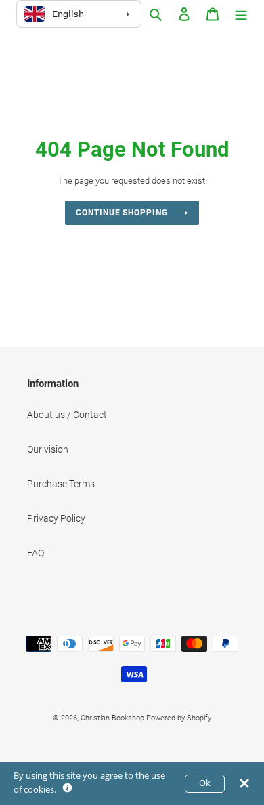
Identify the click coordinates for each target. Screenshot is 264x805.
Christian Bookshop (112, 718)
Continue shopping (122, 213)
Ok (205, 783)
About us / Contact (67, 414)
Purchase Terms (61, 483)
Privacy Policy (56, 518)
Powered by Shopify (178, 718)
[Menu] (241, 14)
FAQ (35, 553)
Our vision (47, 449)
